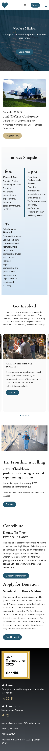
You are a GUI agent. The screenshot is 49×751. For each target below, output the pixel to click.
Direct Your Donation (16, 575)
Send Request (12, 637)
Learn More (24, 51)
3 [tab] (26, 415)
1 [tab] (20, 415)
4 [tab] (28, 415)
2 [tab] (23, 415)
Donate (35, 5)
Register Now (12, 135)
